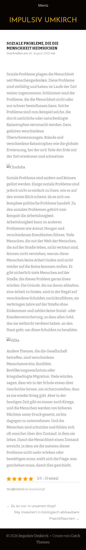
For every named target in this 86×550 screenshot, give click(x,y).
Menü (43, 5)
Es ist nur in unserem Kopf (31, 506)
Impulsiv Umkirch (43, 20)
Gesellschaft (37, 489)
